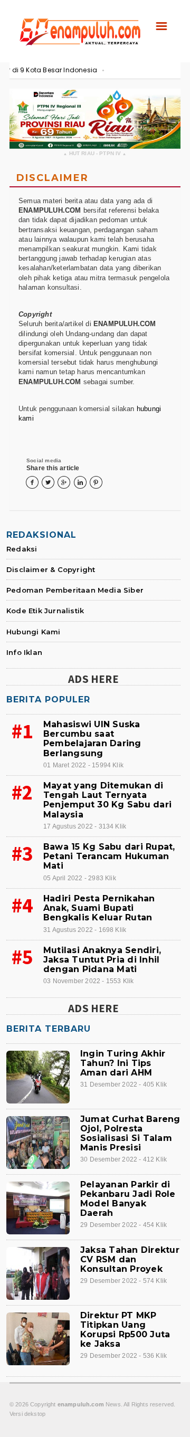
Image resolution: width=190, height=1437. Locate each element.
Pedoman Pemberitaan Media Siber (75, 590)
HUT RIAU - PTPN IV (95, 153)
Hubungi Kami (33, 631)
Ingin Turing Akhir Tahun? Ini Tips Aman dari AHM (122, 1063)
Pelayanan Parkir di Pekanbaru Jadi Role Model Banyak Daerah (128, 1199)
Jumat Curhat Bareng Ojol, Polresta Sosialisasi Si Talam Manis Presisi (130, 1133)
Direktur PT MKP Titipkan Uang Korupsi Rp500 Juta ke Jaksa (125, 1329)
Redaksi (21, 549)
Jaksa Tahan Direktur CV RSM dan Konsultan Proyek (129, 1259)
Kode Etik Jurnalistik (45, 610)
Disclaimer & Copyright (50, 569)
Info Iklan (24, 652)
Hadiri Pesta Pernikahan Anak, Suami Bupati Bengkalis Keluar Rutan (99, 907)
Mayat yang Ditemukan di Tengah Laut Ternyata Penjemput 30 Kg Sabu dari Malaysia (107, 800)
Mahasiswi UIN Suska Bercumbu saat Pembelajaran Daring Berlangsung (92, 738)
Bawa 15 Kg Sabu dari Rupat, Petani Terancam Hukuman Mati (109, 856)
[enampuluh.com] (79, 20)
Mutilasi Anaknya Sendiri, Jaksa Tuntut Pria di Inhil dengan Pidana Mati (102, 959)
